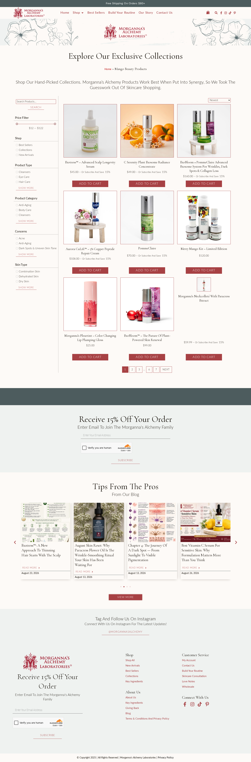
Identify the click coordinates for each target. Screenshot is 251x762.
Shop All (130, 660)
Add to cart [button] (90, 183)
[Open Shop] (82, 12)
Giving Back (132, 708)
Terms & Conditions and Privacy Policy (147, 718)
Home (107, 69)
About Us (131, 697)
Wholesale (188, 687)
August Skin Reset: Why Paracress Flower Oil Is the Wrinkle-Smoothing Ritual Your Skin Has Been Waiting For (94, 555)
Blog (128, 713)
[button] (216, 13)
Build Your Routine (192, 671)
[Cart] (210, 12)
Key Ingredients (134, 681)
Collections (132, 676)
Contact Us (188, 665)
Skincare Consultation (194, 676)
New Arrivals (133, 665)
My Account (189, 660)
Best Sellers (132, 671)
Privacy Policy (166, 757)
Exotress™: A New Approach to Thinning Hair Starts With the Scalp (41, 550)
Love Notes (188, 681)
